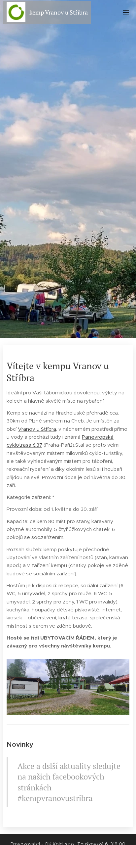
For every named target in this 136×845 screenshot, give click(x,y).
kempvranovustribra (57, 798)
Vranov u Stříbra (37, 429)
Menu (126, 12)
